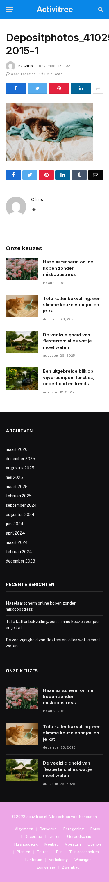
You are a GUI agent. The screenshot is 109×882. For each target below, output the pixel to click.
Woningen (83, 860)
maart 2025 (17, 486)
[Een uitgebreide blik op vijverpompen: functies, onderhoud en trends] (22, 378)
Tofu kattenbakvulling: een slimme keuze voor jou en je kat (72, 305)
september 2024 (21, 505)
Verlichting (58, 860)
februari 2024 (19, 551)
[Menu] (9, 9)
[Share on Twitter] (37, 88)
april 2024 (15, 533)
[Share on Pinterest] (59, 88)
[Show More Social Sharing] (98, 88)
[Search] (100, 9)
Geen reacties (23, 74)
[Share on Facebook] (16, 88)
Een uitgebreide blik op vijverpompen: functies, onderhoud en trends (68, 377)
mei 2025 (14, 477)
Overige (94, 844)
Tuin (58, 852)
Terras (43, 852)
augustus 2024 (20, 514)
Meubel (51, 844)
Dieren (54, 836)
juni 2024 (15, 524)
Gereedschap (79, 836)
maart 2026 (17, 449)
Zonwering (45, 867)
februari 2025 (19, 496)
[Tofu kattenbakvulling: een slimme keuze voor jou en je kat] (22, 306)
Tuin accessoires (84, 852)
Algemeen (24, 829)
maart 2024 (17, 542)
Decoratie (33, 836)
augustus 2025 (20, 468)
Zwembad (71, 867)
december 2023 (20, 561)
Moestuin (73, 844)
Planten (23, 852)
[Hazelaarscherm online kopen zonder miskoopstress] (22, 269)
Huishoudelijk (26, 844)
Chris (28, 66)
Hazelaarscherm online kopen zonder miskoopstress (68, 268)
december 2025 (20, 458)
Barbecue (48, 829)
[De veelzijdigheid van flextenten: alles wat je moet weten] (22, 342)
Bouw (95, 829)
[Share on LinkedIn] (81, 88)
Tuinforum (33, 860)
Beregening (73, 829)
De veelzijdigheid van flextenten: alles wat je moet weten (67, 341)
